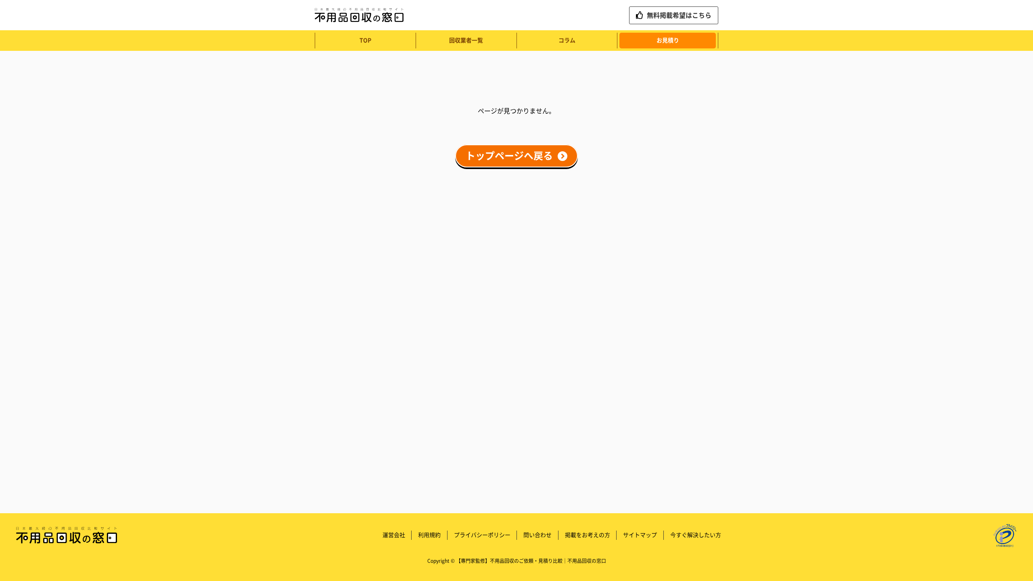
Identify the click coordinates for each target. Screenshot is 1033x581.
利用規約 (429, 535)
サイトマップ (640, 535)
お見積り (668, 40)
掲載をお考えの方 (587, 535)
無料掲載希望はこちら (679, 15)
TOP (365, 40)
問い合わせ (537, 535)
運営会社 (394, 535)
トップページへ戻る (509, 156)
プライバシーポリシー (482, 535)
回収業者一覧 (466, 40)
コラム (566, 40)
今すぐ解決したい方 (695, 535)
